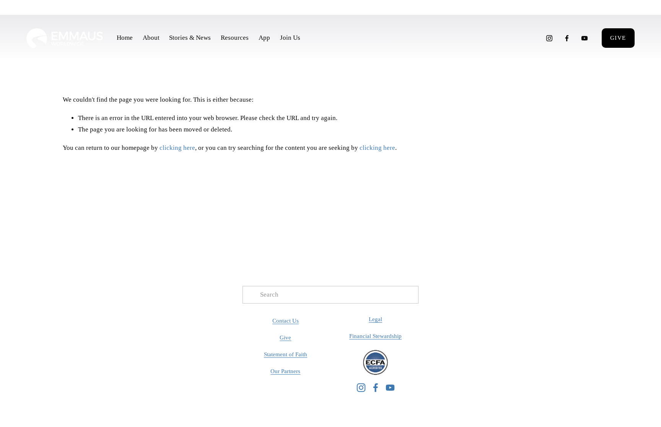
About (151, 37)
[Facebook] (567, 38)
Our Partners (285, 371)
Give (618, 38)
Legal (375, 319)
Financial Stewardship (375, 336)
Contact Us (285, 321)
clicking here (177, 147)
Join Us (290, 37)
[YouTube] (584, 38)
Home (125, 37)
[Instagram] (549, 38)
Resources (235, 37)
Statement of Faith (285, 354)
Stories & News (190, 37)
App (264, 37)
